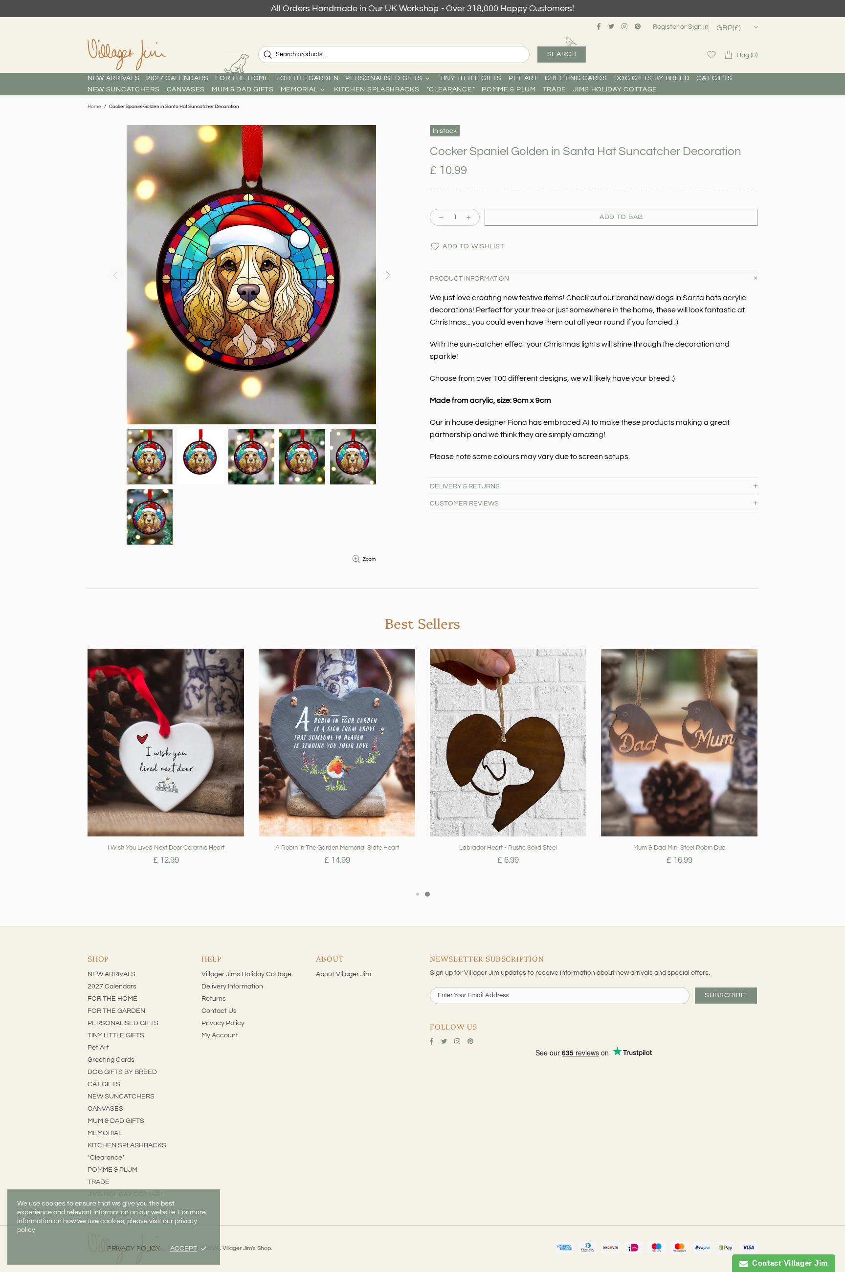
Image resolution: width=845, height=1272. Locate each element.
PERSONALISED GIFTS (123, 1023)
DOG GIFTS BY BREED (122, 1072)
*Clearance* (106, 1157)
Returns (213, 998)
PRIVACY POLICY (133, 1248)
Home (94, 106)
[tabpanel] (165, 768)
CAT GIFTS (104, 1084)
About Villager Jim (343, 974)
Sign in (698, 26)
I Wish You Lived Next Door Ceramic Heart (166, 847)
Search (562, 54)
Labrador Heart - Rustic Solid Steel (508, 847)
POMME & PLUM (112, 1169)
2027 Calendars (112, 986)
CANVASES (105, 1108)
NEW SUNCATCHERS (121, 1096)
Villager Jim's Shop (127, 55)
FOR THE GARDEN (116, 1011)
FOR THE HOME (112, 998)
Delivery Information (232, 986)
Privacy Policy (223, 1023)
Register (666, 26)
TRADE (99, 1182)
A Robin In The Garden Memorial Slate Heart (337, 847)
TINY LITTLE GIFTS (116, 1035)
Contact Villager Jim (788, 1263)
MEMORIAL (105, 1133)
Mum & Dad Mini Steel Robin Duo (679, 847)
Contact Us (219, 1011)
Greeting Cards (111, 1059)
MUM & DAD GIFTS (116, 1121)
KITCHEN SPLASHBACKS (127, 1145)
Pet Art (98, 1047)
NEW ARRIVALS (111, 974)
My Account (219, 1035)
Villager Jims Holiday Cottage (246, 974)
